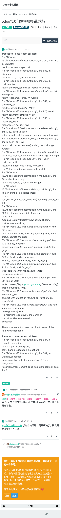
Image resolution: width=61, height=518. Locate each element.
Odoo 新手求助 (22, 27)
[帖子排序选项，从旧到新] (5, 40)
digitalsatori (14, 444)
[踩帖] (56, 377)
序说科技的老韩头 (12, 394)
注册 (7, 495)
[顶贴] (46, 377)
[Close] (55, 461)
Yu (6, 49)
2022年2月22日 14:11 (23, 49)
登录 (14, 495)
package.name (32, 284)
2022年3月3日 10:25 (23, 421)
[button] (4, 514)
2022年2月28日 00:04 (36, 394)
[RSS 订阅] (4, 31)
